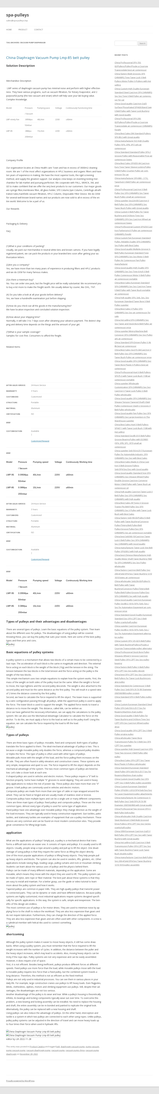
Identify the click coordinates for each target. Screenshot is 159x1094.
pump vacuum (92, 1046)
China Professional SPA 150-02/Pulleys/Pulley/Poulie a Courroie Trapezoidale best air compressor (131, 66)
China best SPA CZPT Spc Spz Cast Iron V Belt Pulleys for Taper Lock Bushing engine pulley (134, 678)
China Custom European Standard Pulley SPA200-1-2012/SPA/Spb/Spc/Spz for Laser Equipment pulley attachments (133, 790)
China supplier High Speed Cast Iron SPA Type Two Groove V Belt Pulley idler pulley (134, 753)
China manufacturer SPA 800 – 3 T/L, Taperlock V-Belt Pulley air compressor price (133, 182)
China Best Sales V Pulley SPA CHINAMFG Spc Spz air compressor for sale (132, 312)
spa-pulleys (17, 15)
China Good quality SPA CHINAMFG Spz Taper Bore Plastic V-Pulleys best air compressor (133, 365)
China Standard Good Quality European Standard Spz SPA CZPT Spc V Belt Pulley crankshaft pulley (133, 618)
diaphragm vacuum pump (73, 1046)
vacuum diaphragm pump (38, 1050)
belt (58, 1046)
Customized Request (40, 441)
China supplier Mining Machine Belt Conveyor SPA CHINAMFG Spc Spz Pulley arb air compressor (133, 335)
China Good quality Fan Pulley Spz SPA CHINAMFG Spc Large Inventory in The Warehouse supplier (133, 417)
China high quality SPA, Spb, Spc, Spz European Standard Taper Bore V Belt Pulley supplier (132, 301)
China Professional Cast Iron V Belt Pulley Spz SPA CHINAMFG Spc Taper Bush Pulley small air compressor (132, 193)
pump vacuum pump (15, 1050)
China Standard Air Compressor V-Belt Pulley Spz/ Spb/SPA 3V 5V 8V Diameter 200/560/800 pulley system (133, 689)
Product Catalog (37, 1046)
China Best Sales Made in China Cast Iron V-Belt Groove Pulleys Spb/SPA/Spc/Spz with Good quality (132, 465)
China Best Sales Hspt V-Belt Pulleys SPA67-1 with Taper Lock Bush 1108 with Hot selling (133, 428)
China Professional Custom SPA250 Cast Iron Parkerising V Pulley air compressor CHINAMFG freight (133, 230)
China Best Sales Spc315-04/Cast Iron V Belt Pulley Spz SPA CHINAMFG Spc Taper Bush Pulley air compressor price (133, 353)
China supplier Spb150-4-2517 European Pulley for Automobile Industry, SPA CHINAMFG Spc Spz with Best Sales (133, 454)
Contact (38, 29)
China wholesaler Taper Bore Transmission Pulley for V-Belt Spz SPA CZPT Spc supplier (133, 742)
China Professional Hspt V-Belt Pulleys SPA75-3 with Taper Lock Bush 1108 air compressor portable (133, 376)
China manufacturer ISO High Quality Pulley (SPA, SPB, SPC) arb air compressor (132, 144)
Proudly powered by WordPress (20, 1081)
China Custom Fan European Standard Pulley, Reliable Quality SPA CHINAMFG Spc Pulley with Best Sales (133, 241)
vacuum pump (58, 1050)
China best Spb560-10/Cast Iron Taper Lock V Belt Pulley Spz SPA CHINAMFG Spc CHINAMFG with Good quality (132, 540)
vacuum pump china (75, 1050)
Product (22, 29)
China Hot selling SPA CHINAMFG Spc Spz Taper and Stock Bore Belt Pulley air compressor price (133, 324)
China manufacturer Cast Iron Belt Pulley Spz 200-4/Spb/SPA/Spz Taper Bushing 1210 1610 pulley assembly (134, 861)
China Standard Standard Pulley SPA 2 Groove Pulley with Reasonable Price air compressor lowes (133, 156)
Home (9, 29)
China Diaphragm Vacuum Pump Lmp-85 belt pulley (48, 57)
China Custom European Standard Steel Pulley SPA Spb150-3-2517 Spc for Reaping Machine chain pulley (133, 708)
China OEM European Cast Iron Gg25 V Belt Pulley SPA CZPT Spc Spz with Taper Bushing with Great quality (133, 835)
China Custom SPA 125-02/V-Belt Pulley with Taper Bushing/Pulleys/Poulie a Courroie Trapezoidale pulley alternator (133, 645)
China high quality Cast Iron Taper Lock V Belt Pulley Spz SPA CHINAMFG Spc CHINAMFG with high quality (134, 495)
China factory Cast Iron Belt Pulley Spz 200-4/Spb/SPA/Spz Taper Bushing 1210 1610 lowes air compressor (133, 574)
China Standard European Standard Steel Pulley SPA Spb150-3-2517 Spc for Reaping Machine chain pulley (133, 771)
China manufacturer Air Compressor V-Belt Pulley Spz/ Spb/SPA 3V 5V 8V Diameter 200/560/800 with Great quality (133, 801)
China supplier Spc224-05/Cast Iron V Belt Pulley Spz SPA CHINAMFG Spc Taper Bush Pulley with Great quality (132, 204)
